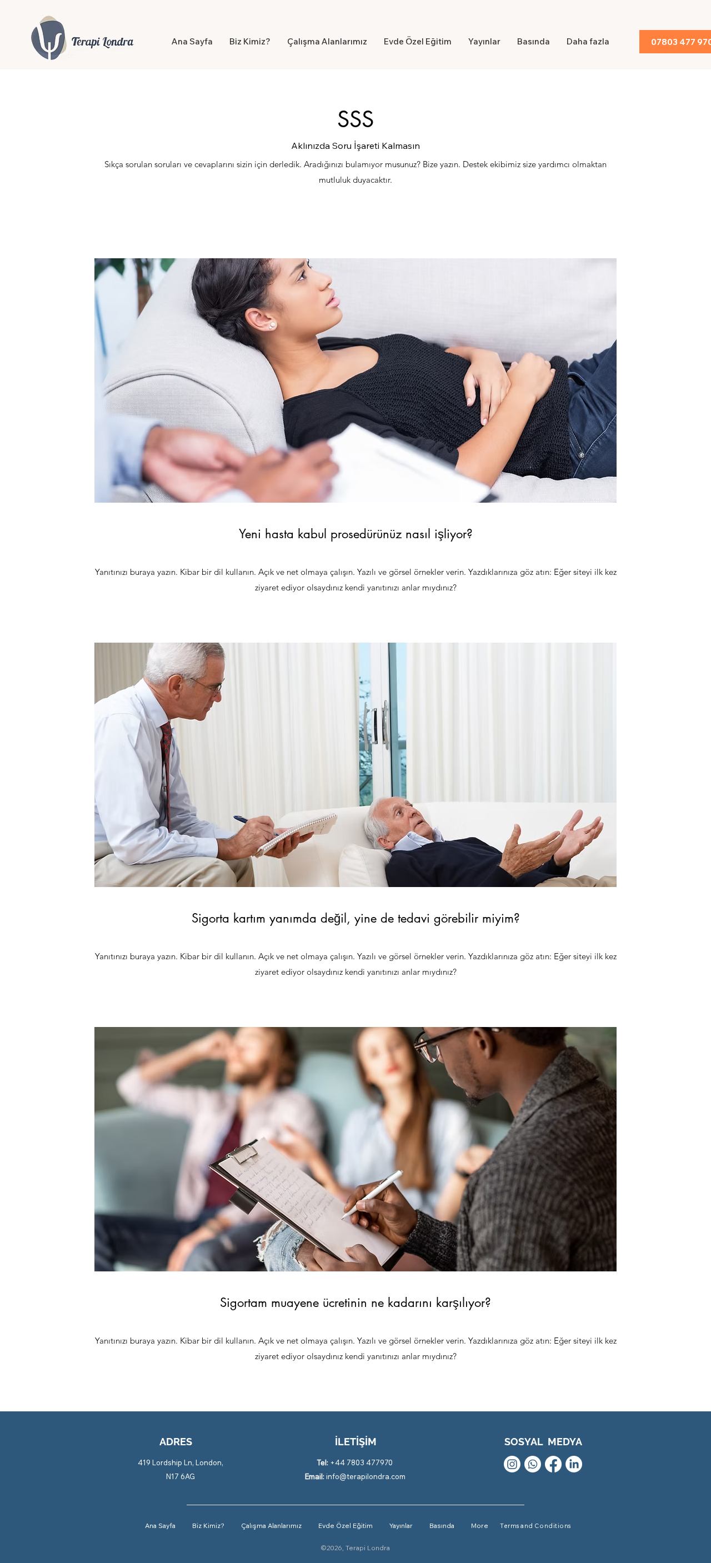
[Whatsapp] (532, 1464)
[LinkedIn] (573, 1464)
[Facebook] (553, 1464)
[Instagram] (512, 1464)
